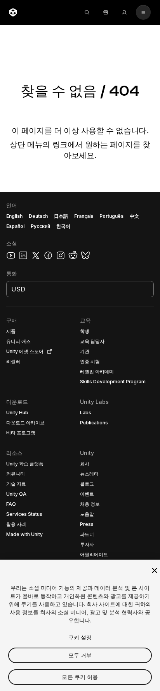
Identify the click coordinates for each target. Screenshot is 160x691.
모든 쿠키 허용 (80, 677)
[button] (80, 441)
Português (111, 216)
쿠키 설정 (80, 637)
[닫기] (154, 570)
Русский (40, 226)
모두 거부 (80, 655)
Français (84, 216)
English (14, 216)
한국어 (63, 226)
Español (15, 226)
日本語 (61, 216)
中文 (134, 216)
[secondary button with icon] (143, 12)
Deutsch (38, 216)
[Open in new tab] (48, 351)
